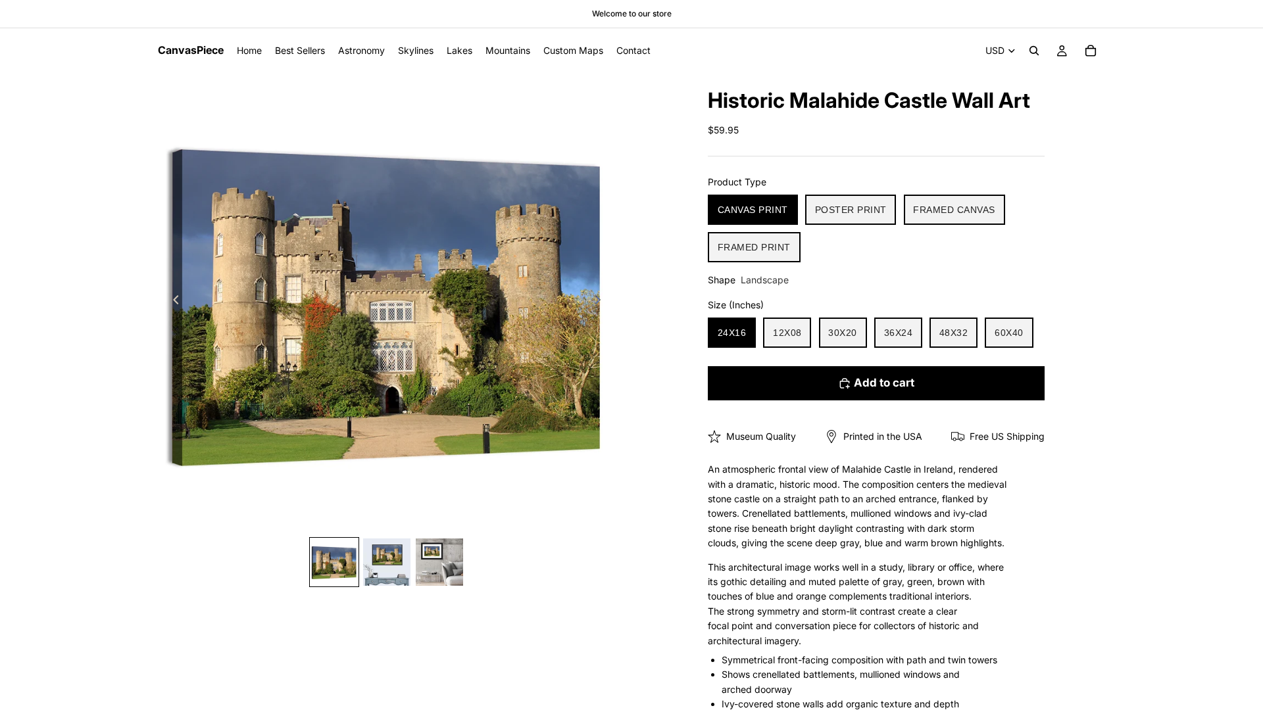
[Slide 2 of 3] (386, 562)
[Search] (1034, 50)
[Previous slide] (172, 301)
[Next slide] (601, 301)
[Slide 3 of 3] (439, 562)
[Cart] (1090, 50)
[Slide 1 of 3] (334, 562)
